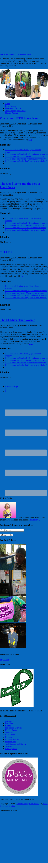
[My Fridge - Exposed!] (13, 595)
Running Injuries (12, 739)
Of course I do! (6, 535)
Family (8, 725)
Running (8, 737)
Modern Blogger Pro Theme (28, 804)
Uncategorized (11, 749)
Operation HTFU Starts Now (19, 118)
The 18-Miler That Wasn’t (17, 320)
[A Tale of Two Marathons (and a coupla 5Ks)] (13, 647)
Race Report (10, 735)
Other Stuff (9, 732)
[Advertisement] (24, 27)
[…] (30, 140)
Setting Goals (10, 742)
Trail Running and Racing (15, 744)
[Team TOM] (17, 706)
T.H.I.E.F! (6, 252)
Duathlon (9, 723)
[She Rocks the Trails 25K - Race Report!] (13, 621)
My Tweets (4, 660)
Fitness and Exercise (13, 728)
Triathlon (8, 746)
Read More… (35, 520)
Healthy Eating (11, 730)
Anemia (8, 721)
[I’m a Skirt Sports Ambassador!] (19, 795)
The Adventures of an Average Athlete (15, 54)
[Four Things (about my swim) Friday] (13, 569)
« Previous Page (11, 386)
